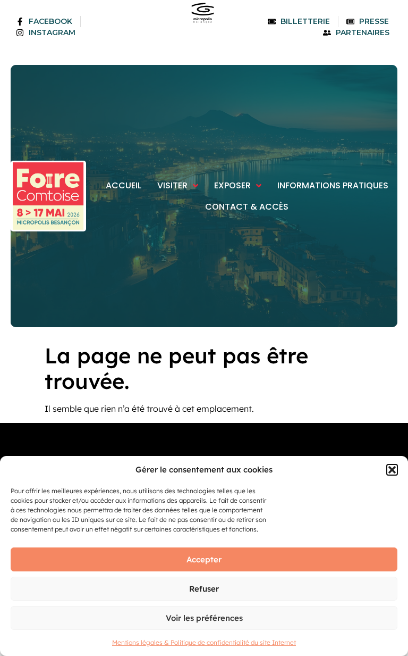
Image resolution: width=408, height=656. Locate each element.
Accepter (204, 559)
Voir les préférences (204, 618)
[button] (392, 469)
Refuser (204, 589)
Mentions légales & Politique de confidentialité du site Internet (204, 642)
